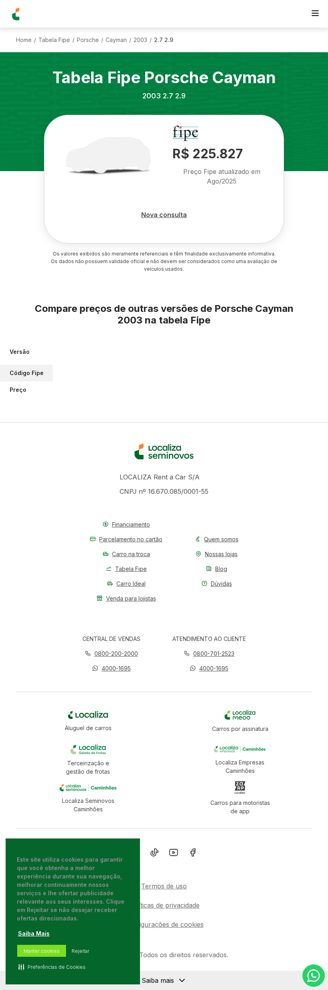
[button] (111, 668)
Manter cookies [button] (42, 951)
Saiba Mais (34, 933)
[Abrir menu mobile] (315, 14)
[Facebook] (193, 854)
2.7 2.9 (163, 40)
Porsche (88, 40)
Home (24, 40)
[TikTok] (154, 854)
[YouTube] (173, 854)
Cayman (116, 40)
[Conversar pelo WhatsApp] (313, 975)
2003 (140, 40)
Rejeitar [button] (80, 951)
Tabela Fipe (54, 40)
